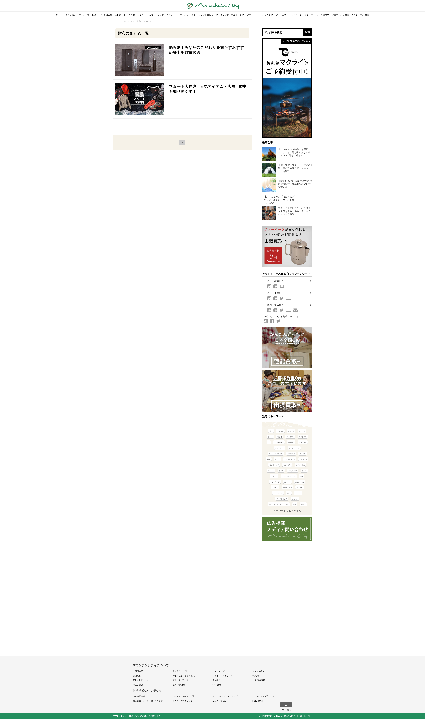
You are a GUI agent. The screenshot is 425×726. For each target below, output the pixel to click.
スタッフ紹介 (258, 671)
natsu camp (257, 700)
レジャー (141, 14)
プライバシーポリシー (222, 675)
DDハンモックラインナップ (224, 696)
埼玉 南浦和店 (275, 281)
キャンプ (184, 14)
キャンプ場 (302, 442)
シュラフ (298, 493)
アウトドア (252, 14)
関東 (301, 476)
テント (270, 437)
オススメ (280, 431)
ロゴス (277, 459)
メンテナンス (311, 14)
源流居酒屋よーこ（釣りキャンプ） (149, 700)
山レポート (120, 14)
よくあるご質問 (180, 671)
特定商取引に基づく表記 (184, 675)
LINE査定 (216, 684)
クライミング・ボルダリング (230, 14)
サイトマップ (218, 671)
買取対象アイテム (141, 680)
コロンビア (287, 465)
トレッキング (266, 14)
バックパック (292, 471)
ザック (281, 471)
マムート (271, 471)
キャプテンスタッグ (275, 454)
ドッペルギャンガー (289, 476)
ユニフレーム (299, 482)
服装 (268, 459)
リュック (302, 454)
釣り (58, 14)
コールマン (290, 437)
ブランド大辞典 (205, 14)
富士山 (303, 504)
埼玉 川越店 (274, 293)
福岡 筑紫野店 (275, 305)
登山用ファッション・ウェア (278, 504)
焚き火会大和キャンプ (183, 700)
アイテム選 (281, 14)
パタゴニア (291, 454)
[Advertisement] (182, 126)
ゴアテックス (300, 465)
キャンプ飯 (84, 14)
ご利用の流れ (139, 671)
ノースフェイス (294, 448)
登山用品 (324, 14)
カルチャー (172, 14)
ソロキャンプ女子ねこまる (264, 696)
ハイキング (303, 459)
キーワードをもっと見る (287, 510)
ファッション (69, 14)
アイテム (274, 476)
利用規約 (256, 675)
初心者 (279, 437)
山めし (95, 14)
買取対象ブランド (181, 680)
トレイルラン (295, 14)
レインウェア (279, 448)
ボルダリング (274, 465)
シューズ (275, 487)
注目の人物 (106, 14)
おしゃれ (287, 482)
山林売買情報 (139, 696)
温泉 (294, 504)
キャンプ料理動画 (360, 14)
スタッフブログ (156, 14)
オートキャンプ (289, 459)
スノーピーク (278, 442)
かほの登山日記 (219, 700)
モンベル (302, 431)
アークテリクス (282, 499)
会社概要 (137, 675)
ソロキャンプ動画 (340, 14)
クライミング (277, 493)
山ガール (295, 499)
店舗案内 (216, 680)
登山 (193, 14)
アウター (299, 487)
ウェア (304, 471)
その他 (131, 14)
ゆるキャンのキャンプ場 (184, 696)
